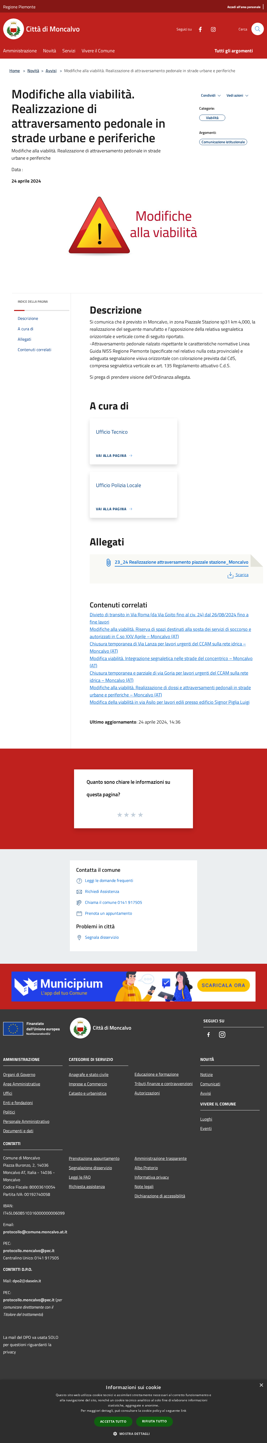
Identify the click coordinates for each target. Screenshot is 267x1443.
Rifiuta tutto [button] (154, 1421)
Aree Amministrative (21, 1084)
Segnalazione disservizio (90, 1168)
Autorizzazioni (147, 1093)
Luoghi (206, 1119)
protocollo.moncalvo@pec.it (28, 1250)
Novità (33, 70)
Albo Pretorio (146, 1168)
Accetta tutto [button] (113, 1421)
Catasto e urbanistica (87, 1093)
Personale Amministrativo (26, 1121)
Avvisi (51, 70)
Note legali (144, 1186)
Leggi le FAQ (80, 1177)
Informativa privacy (152, 1177)
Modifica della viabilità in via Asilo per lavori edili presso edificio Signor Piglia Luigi (170, 702)
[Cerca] (257, 29)
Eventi (206, 1128)
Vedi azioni (235, 95)
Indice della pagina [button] (33, 301)
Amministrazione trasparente (161, 1158)
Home (14, 70)
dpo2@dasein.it (27, 1281)
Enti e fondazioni (18, 1102)
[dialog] (133, 1411)
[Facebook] (198, 28)
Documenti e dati (18, 1131)
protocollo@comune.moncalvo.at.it (35, 1232)
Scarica (241, 574)
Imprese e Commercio (88, 1084)
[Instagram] (211, 28)
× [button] (261, 1385)
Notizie (206, 1074)
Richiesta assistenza (87, 1186)
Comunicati (210, 1084)
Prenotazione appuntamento (94, 1158)
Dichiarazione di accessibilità (160, 1196)
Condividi (208, 95)
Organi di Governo (19, 1074)
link (183, 1410)
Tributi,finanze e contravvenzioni (164, 1083)
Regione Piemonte (19, 7)
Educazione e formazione (157, 1074)
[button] (133, 1433)
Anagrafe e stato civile (88, 1074)
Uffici (7, 1093)
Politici (9, 1112)
